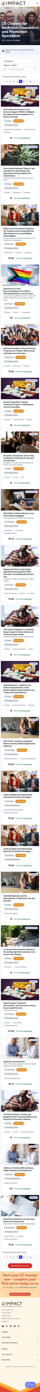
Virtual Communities (20, 649)
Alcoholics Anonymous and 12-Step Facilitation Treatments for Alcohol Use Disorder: (18, 458)
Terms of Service (7, 1310)
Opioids (7, 132)
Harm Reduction (30, 129)
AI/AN (31, 649)
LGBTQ (16, 312)
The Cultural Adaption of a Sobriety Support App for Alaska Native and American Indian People (18, 631)
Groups (27, 366)
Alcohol (7, 477)
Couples (31, 593)
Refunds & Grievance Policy (11, 1318)
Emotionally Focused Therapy (14, 810)
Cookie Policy (6, 1315)
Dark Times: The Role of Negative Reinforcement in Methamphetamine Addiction (19, 743)
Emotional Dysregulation (28, 758)
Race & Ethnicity (18, 419)
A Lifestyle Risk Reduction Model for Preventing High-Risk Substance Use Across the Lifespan (19, 951)
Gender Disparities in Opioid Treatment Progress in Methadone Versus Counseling (18, 404)
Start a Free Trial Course (20, 1294)
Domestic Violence (19, 705)
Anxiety (7, 192)
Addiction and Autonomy (14, 1062)
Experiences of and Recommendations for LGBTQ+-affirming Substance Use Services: (18, 291)
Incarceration (18, 1022)
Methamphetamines (11, 758)
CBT (23, 477)
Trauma (7, 705)
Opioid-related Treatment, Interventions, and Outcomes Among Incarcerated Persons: (19, 1005)
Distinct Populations (11, 913)
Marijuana (27, 192)
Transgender (26, 312)
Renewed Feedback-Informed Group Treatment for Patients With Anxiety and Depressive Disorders (19, 350)
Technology (19, 530)
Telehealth (8, 530)
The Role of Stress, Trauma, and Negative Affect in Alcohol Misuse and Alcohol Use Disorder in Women (20, 1116)
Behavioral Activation (11, 812)
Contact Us (5, 1321)
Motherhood (9, 252)
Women (19, 252)
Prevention (8, 967)
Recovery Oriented (11, 593)
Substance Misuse (10, 533)
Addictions (33, 434)
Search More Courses (20, 1266)
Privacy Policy (6, 1313)
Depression (17, 192)
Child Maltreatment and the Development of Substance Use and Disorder (19, 898)
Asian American (9, 1236)
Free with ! (22, 138)
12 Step (16, 477)
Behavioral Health (31, 88)
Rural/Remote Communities (13, 129)
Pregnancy (28, 252)
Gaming (20, 1236)
